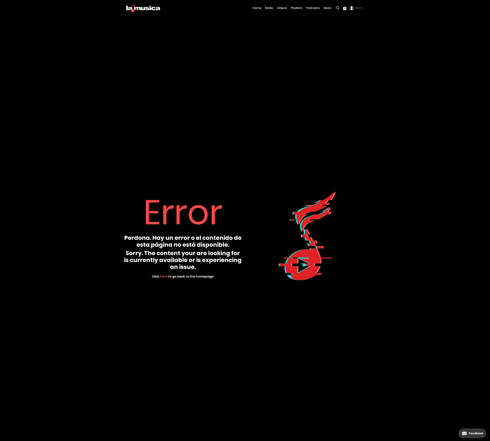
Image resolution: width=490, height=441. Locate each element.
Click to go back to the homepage (183, 276)
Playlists (296, 8)
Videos (282, 8)
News (328, 8)
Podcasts (313, 8)
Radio (269, 8)
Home (257, 8)
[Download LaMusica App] (344, 8)
